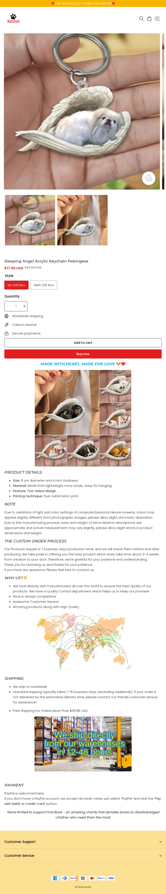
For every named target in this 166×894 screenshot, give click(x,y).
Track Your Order (16, 862)
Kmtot (87, 887)
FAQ (7, 849)
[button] (141, 18)
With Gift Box (44, 285)
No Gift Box (16, 285)
